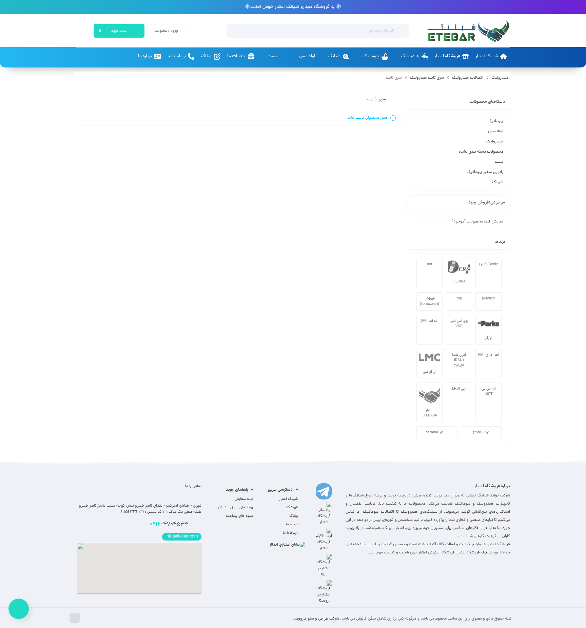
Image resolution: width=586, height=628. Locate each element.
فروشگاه (292, 507)
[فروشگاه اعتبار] (468, 31)
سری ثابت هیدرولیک (427, 78)
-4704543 (169, 524)
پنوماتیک (495, 121)
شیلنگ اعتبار (288, 499)
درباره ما (292, 524)
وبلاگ (293, 516)
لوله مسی (495, 132)
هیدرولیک (499, 78)
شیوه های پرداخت (239, 516)
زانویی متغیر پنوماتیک (485, 172)
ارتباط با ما (290, 533)
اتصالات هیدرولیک (467, 78)
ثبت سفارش (244, 499)
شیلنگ (497, 182)
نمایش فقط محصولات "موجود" (477, 222)
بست (499, 162)
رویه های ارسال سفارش (235, 507)
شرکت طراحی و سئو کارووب (316, 619)
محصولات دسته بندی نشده (481, 152)
